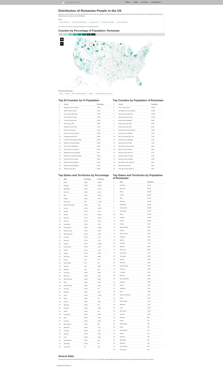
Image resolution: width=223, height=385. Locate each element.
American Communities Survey (90, 359)
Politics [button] (127, 2)
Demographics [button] (155, 2)
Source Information (122, 22)
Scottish (67, 93)
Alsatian (91, 93)
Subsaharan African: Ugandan (104, 93)
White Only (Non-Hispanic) (79, 93)
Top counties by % (64, 22)
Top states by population (107, 22)
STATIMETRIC (72, 2)
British (61, 93)
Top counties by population (79, 22)
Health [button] (135, 2)
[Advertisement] (109, 372)
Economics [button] (144, 2)
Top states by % (94, 22)
